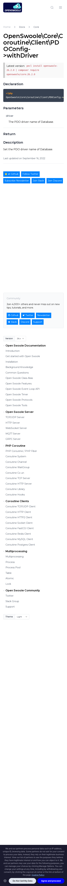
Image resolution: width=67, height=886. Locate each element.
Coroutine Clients (17, 501)
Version (9, 338)
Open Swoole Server (20, 411)
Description (13, 142)
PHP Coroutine (15, 445)
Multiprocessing (16, 551)
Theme (9, 616)
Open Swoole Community (23, 590)
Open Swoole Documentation (26, 345)
